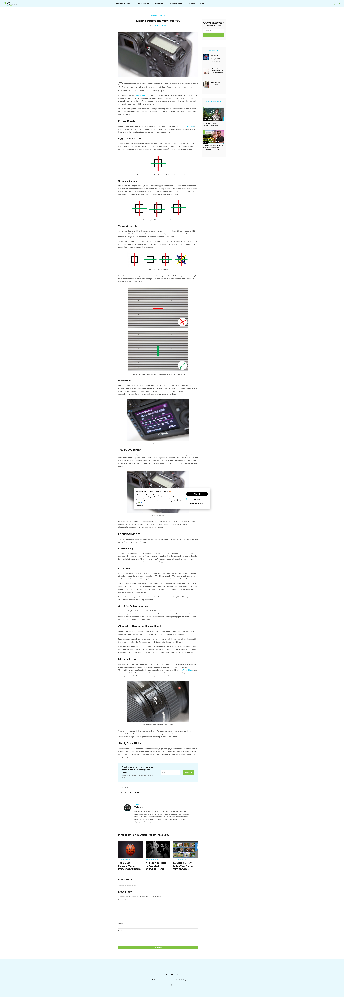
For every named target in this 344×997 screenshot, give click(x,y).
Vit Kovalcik (139, 807)
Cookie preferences (186, 979)
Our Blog (191, 3)
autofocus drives (185, 670)
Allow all (197, 494)
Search (178, 979)
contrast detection (142, 95)
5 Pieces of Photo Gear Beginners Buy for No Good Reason (217, 70)
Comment (122, 900)
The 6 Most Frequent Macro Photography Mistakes (130, 866)
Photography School (123, 3)
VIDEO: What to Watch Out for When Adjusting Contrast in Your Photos (210, 124)
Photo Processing (143, 3)
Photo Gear (159, 3)
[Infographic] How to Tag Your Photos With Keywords (183, 866)
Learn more (139, 505)
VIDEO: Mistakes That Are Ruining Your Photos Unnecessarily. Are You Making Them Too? (213, 147)
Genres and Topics (175, 3)
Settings (197, 499)
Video (202, 3)
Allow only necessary (197, 503)
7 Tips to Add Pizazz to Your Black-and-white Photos (156, 866)
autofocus (157, 25)
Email (120, 930)
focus (164, 25)
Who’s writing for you (158, 979)
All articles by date (170, 979)
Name (120, 923)
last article (190, 126)
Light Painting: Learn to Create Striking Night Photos (217, 57)
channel (214, 103)
